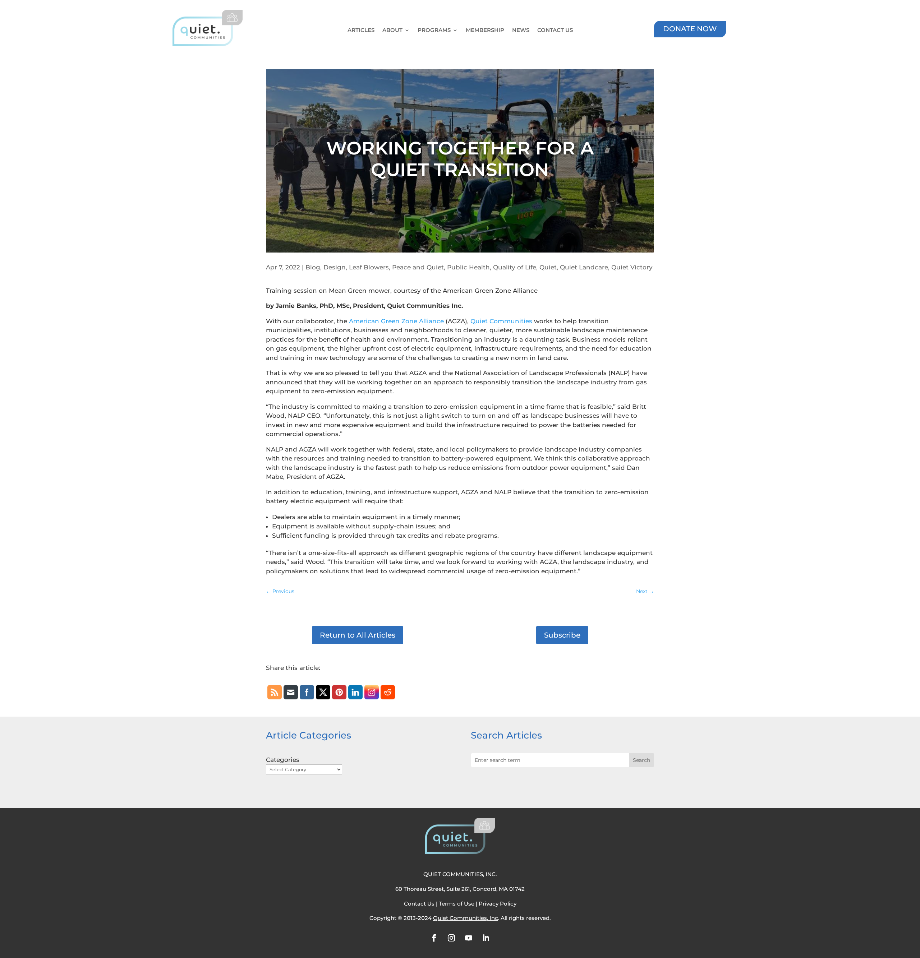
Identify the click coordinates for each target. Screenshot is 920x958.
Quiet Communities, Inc (465, 918)
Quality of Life (514, 267)
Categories (282, 759)
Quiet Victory (632, 267)
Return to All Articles (357, 635)
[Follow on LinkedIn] (486, 938)
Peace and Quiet (418, 267)
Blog (312, 267)
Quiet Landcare (584, 267)
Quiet (548, 267)
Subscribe (562, 635)
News (520, 30)
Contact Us (555, 30)
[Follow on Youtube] (468, 938)
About (392, 30)
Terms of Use (456, 903)
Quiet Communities (501, 321)
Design (334, 267)
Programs (434, 30)
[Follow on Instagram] (451, 938)
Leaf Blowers (369, 267)
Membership (485, 30)
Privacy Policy (497, 903)
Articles (361, 30)
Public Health (468, 267)
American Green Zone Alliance (396, 321)
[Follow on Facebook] (434, 938)
